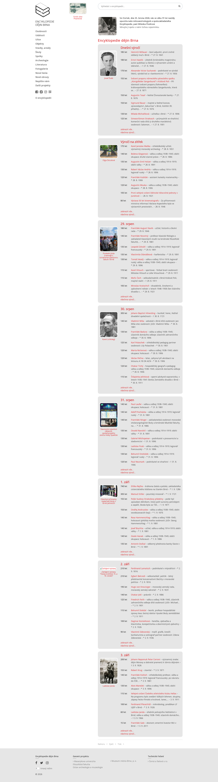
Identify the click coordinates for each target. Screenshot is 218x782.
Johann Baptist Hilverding (143, 313)
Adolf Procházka (138, 412)
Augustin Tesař (138, 95)
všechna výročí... (128, 132)
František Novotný (139, 235)
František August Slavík (142, 228)
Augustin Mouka (139, 185)
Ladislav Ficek (137, 446)
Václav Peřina (137, 358)
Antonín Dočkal (138, 543)
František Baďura (139, 331)
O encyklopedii (43, 97)
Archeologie (41, 60)
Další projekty (42, 85)
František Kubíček (139, 177)
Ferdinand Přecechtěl (141, 704)
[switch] (37, 768)
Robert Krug (136, 670)
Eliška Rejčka (137, 486)
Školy (38, 52)
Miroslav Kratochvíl (140, 285)
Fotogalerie (41, 68)
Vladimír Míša (137, 321)
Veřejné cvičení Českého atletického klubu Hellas (153, 693)
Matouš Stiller (137, 494)
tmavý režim (46, 768)
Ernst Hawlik (137, 59)
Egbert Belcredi (138, 576)
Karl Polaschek (138, 342)
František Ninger (139, 419)
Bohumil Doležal (138, 610)
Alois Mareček (137, 685)
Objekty (39, 43)
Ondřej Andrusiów (139, 509)
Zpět (111, 744)
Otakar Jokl (136, 594)
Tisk (119, 744)
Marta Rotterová (139, 350)
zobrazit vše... (127, 129)
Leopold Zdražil (138, 246)
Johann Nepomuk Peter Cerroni (145, 659)
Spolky (39, 56)
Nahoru (101, 744)
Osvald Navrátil (138, 430)
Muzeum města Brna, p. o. (123, 761)
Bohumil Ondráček (140, 454)
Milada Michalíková (140, 113)
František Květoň (139, 675)
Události (40, 35)
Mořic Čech (136, 278)
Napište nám (42, 81)
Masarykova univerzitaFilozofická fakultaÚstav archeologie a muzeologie (88, 764)
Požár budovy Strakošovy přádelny (147, 499)
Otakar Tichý (137, 366)
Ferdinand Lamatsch (140, 568)
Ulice (38, 39)
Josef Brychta (137, 528)
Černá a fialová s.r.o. (158, 761)
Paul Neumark (137, 461)
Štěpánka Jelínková (140, 376)
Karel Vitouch (137, 270)
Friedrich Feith (138, 599)
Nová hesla (41, 72)
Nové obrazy (42, 77)
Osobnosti (41, 31)
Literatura (41, 64)
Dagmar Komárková (140, 621)
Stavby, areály (43, 47)
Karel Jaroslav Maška (140, 146)
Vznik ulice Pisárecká (77, 18)
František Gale (137, 722)
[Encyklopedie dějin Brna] (50, 91)
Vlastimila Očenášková (141, 254)
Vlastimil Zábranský (140, 631)
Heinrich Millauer (139, 52)
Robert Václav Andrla (141, 169)
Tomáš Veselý (137, 259)
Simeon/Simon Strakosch (142, 118)
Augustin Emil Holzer (141, 161)
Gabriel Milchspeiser (140, 438)
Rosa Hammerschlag (140, 517)
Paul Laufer (136, 404)
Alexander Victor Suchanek (143, 70)
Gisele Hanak (137, 536)
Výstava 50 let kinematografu (145, 200)
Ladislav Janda (138, 712)
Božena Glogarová (139, 153)
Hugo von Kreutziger (140, 586)
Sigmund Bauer (138, 103)
